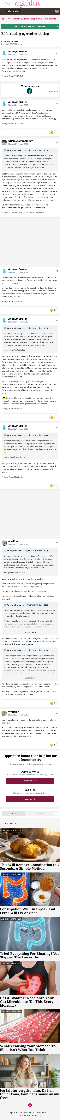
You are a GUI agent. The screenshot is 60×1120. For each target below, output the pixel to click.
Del (14, 813)
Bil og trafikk (20, 44)
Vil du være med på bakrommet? (30, 26)
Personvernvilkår (26, 1112)
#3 (57, 142)
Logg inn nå (30, 799)
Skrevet (18, 54)
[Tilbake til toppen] (30, 1105)
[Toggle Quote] (5, 150)
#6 (57, 427)
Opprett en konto (30, 781)
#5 (57, 320)
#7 (57, 543)
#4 (57, 271)
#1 (57, 53)
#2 (57, 103)
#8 (57, 713)
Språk (13, 1112)
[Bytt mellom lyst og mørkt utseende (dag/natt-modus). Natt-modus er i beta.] (41, 1115)
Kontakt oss (42, 1112)
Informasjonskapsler (28, 1115)
